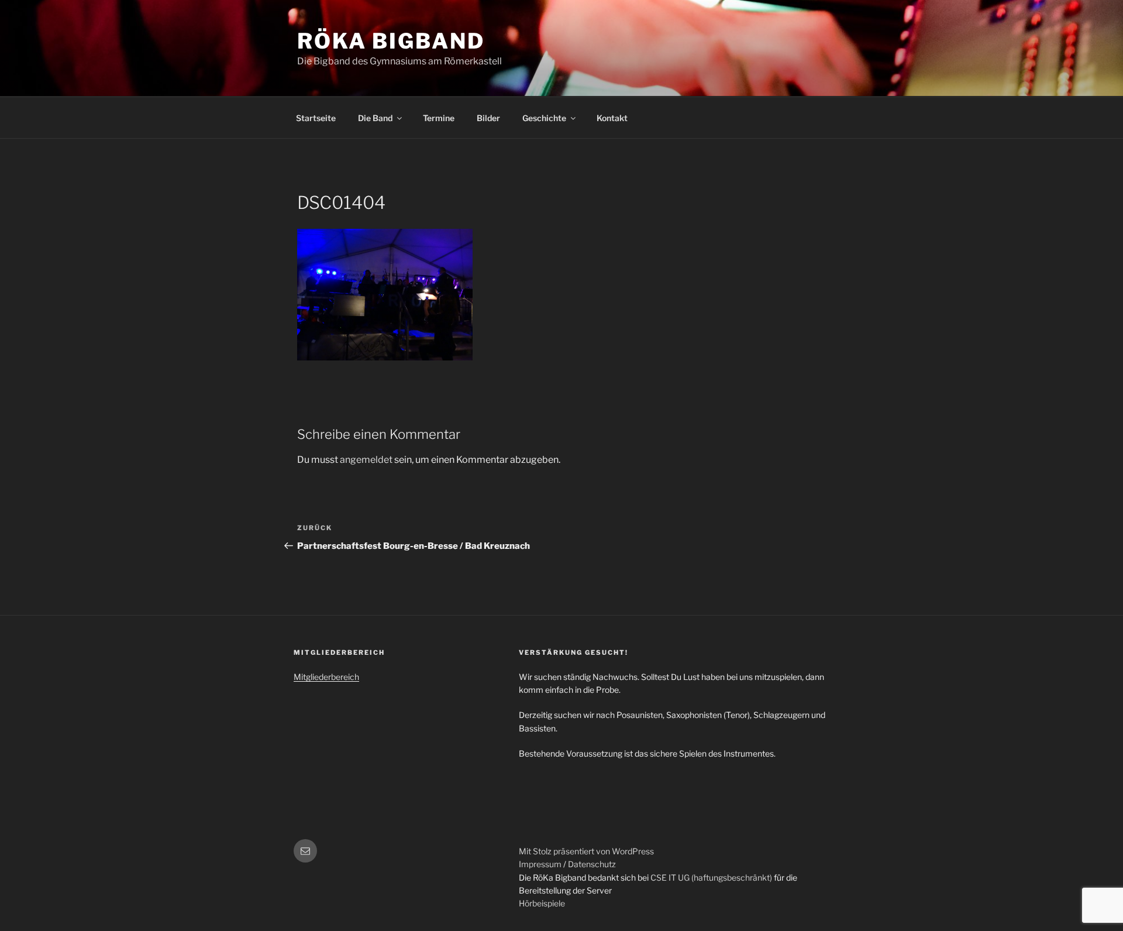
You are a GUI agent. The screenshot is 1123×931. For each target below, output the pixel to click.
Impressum (540, 864)
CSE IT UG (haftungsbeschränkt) (711, 877)
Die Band (375, 118)
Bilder (488, 118)
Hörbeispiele (542, 903)
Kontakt (612, 118)
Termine (438, 118)
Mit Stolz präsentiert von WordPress (586, 851)
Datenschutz (592, 864)
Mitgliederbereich (326, 677)
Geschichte (544, 118)
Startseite (316, 118)
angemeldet (366, 459)
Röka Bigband (391, 41)
